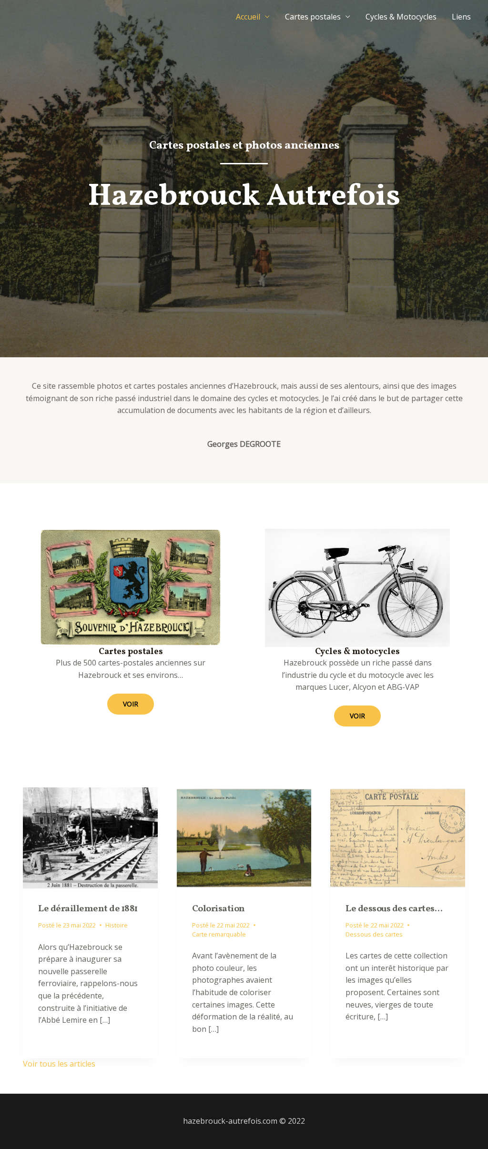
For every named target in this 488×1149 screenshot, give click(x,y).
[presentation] (90, 837)
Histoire (116, 925)
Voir (130, 703)
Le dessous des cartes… (394, 909)
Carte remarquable (219, 934)
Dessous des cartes (374, 934)
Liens (461, 16)
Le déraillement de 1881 (88, 909)
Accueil (248, 16)
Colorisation (218, 909)
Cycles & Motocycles (401, 16)
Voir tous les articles (59, 1063)
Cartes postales (313, 16)
